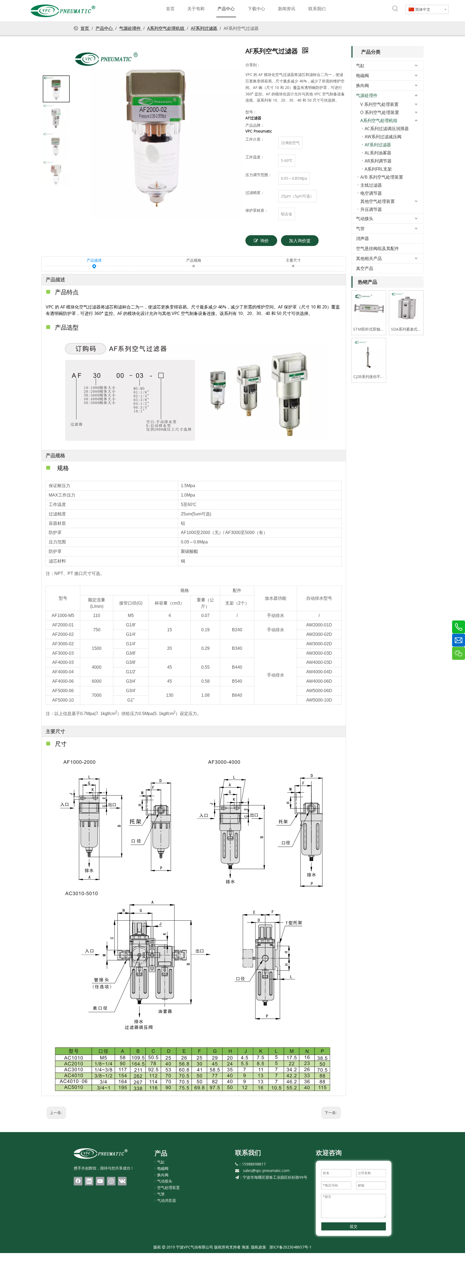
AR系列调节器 (378, 161)
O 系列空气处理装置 (379, 112)
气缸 (360, 65)
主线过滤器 (371, 185)
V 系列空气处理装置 (379, 104)
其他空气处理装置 (377, 201)
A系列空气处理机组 (378, 120)
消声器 (362, 238)
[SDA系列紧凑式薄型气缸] (406, 307)
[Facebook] (78, 1181)
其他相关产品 (369, 258)
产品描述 (94, 260)
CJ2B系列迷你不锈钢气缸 (368, 377)
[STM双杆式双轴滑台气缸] (369, 307)
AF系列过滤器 (378, 145)
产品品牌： (254, 125)
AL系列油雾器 (378, 153)
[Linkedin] (89, 1181)
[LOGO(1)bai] (101, 1153)
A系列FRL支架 (378, 169)
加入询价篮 (300, 241)
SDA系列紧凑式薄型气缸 (406, 329)
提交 (353, 1226)
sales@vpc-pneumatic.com (266, 1170)
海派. (245, 1247)
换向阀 (362, 85)
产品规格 (193, 260)
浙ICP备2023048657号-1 (290, 1247)
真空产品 (364, 268)
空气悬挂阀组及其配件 (377, 248)
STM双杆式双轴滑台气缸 (368, 329)
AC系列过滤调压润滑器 (387, 128)
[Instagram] (111, 1181)
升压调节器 (371, 209)
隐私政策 (258, 1247)
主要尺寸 (293, 260)
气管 (360, 228)
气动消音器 (166, 1200)
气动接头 (364, 218)
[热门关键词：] (395, 8)
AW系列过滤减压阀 (383, 137)
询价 (264, 241)
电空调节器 (371, 193)
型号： (251, 112)
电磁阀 (362, 75)
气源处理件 (367, 95)
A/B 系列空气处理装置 (381, 177)
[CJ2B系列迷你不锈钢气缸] (369, 355)
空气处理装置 (168, 1187)
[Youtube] (100, 1181)
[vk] (122, 1181)
